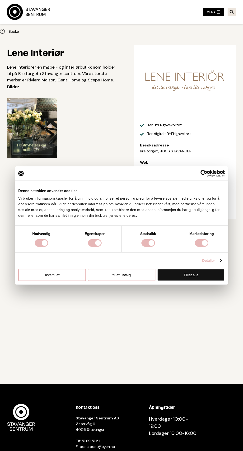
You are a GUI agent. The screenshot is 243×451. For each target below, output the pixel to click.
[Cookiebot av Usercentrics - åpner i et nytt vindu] (204, 173)
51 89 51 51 (91, 440)
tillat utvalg (121, 275)
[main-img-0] (32, 128)
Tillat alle (191, 275)
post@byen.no (102, 446)
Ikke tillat (52, 275)
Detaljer (208, 260)
